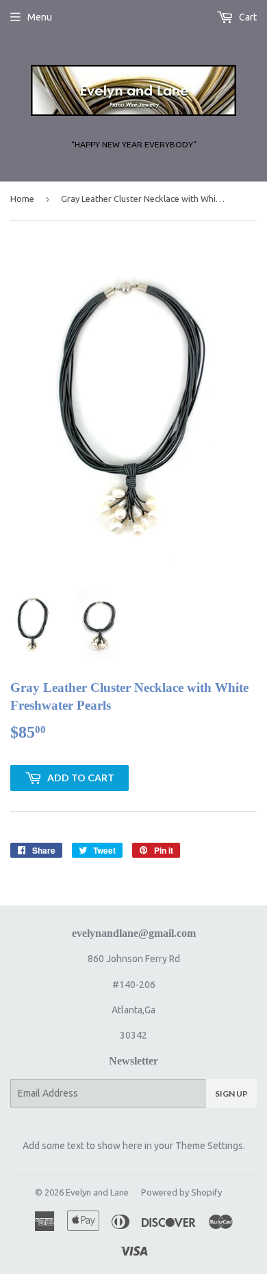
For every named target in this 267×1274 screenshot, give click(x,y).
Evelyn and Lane (97, 1192)
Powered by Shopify (181, 1192)
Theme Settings (209, 1145)
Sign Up (231, 1093)
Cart (247, 17)
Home (22, 198)
